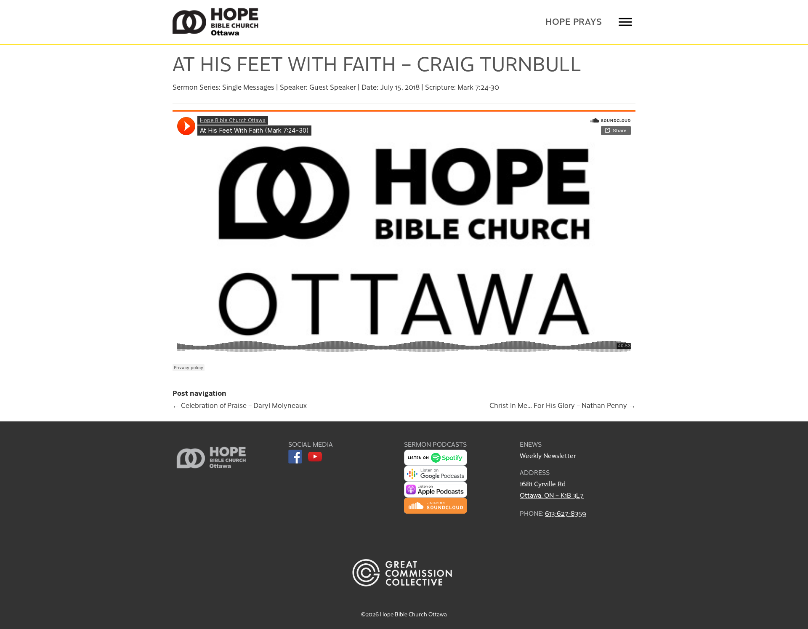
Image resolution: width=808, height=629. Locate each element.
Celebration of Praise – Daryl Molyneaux (240, 405)
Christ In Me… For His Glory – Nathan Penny (562, 405)
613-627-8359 (565, 513)
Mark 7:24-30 (478, 86)
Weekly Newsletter (548, 455)
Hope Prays (573, 21)
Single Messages (248, 86)
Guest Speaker (332, 86)
